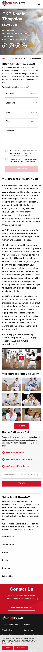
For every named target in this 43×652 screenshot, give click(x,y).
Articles (27, 625)
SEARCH (21, 483)
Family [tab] (5, 560)
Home (4, 59)
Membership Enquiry (21, 608)
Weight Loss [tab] (8, 545)
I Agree (7, 648)
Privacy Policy (7, 643)
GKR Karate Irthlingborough (19, 460)
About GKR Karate (10, 625)
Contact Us (28, 630)
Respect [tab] (6, 568)
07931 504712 (8, 39)
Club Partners (8, 630)
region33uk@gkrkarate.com (27, 39)
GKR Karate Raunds (15, 453)
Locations (14, 59)
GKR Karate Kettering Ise (17, 466)
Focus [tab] (5, 553)
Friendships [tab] (7, 576)
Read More (21, 648)
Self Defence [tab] (8, 537)
